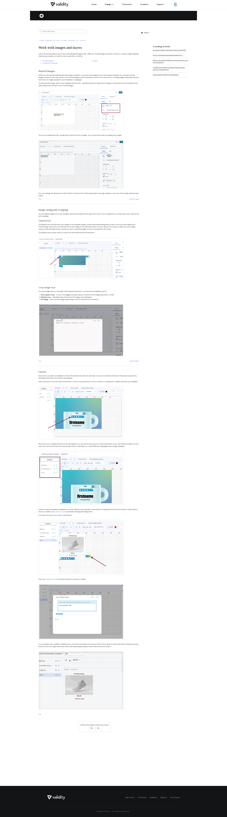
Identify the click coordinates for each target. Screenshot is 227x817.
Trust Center (175, 797)
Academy (144, 4)
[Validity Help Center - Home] (59, 4)
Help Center (130, 797)
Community (127, 4)
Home (94, 4)
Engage (108, 4)
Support (160, 4)
